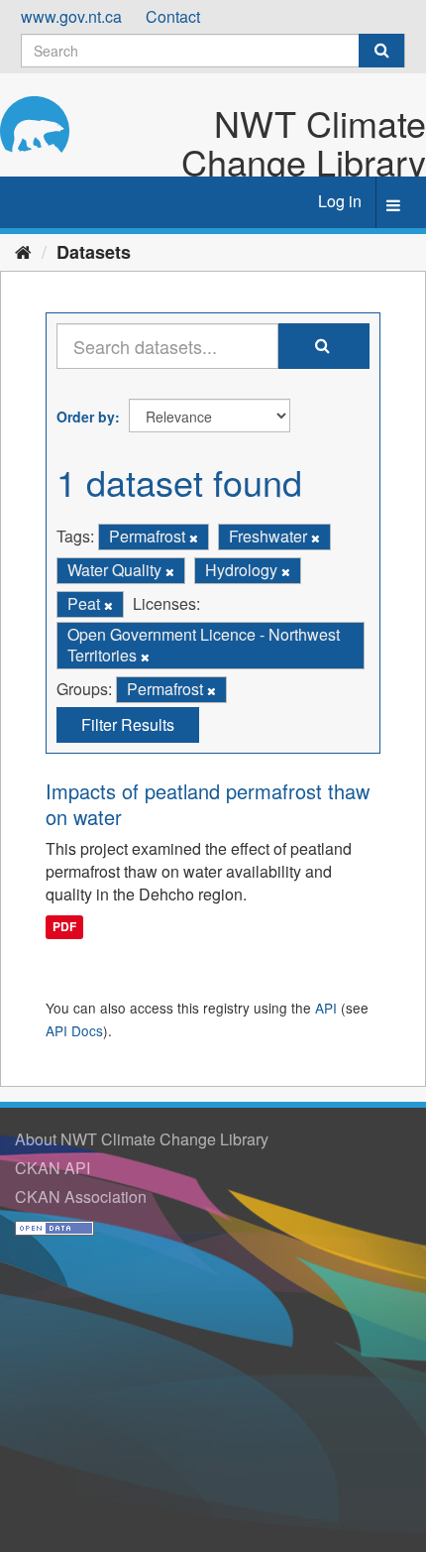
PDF (64, 926)
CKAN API (52, 1167)
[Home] (23, 251)
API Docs (74, 1030)
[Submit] (381, 50)
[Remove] (193, 537)
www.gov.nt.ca (71, 16)
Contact (173, 16)
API (326, 1007)
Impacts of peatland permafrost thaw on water (208, 803)
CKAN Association (81, 1196)
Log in (340, 200)
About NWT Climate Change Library (141, 1139)
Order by (85, 416)
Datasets (93, 252)
